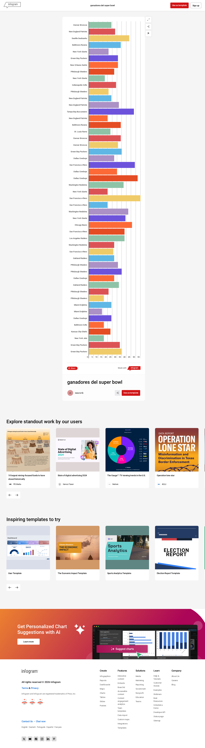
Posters (103, 705)
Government (141, 689)
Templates (122, 728)
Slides (102, 701)
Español (50, 727)
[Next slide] (17, 495)
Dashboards (105, 684)
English (25, 727)
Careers (175, 680)
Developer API (159, 712)
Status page (159, 716)
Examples (158, 690)
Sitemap (157, 720)
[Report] (148, 33)
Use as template (179, 5)
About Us (175, 676)
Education (140, 697)
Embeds (121, 683)
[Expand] (148, 20)
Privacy (35, 688)
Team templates (122, 709)
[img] (100, 25)
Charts (102, 693)
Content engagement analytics (123, 701)
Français (58, 727)
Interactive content (122, 677)
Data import (122, 715)
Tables (102, 697)
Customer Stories (158, 684)
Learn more (28, 641)
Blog (173, 684)
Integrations (122, 723)
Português (41, 727)
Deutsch (32, 727)
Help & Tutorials (157, 677)
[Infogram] (12, 5)
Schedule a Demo (158, 706)
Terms (25, 688)
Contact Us (27, 721)
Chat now (41, 721)
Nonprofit (140, 693)
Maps (102, 689)
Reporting (140, 684)
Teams (138, 701)
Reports (103, 680)
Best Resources (158, 699)
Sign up (196, 5)
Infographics (105, 676)
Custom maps (123, 719)
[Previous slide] (10, 495)
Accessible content (122, 692)
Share (73, 368)
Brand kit (121, 687)
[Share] (148, 26)
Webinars (157, 694)
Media (138, 676)
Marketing (140, 680)
